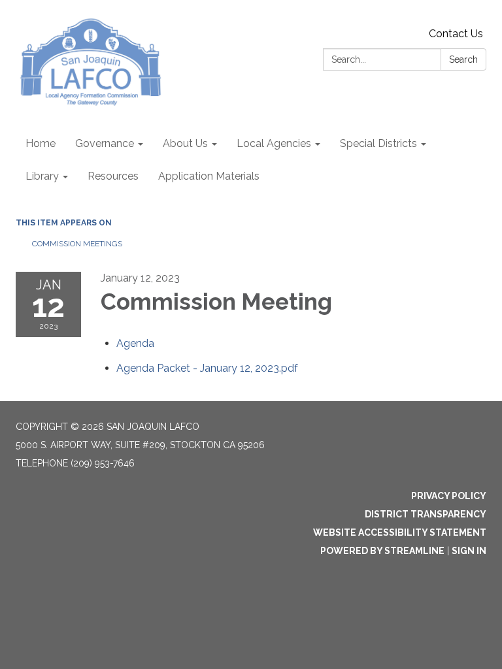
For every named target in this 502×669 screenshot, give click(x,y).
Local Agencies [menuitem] (274, 143)
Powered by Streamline (382, 551)
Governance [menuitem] (104, 143)
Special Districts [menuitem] (378, 143)
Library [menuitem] (42, 176)
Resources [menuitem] (113, 176)
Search (463, 59)
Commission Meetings (77, 243)
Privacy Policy (448, 496)
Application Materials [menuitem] (208, 176)
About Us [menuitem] (185, 143)
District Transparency (425, 514)
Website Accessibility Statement (399, 532)
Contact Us (456, 33)
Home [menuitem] (40, 143)
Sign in (469, 551)
